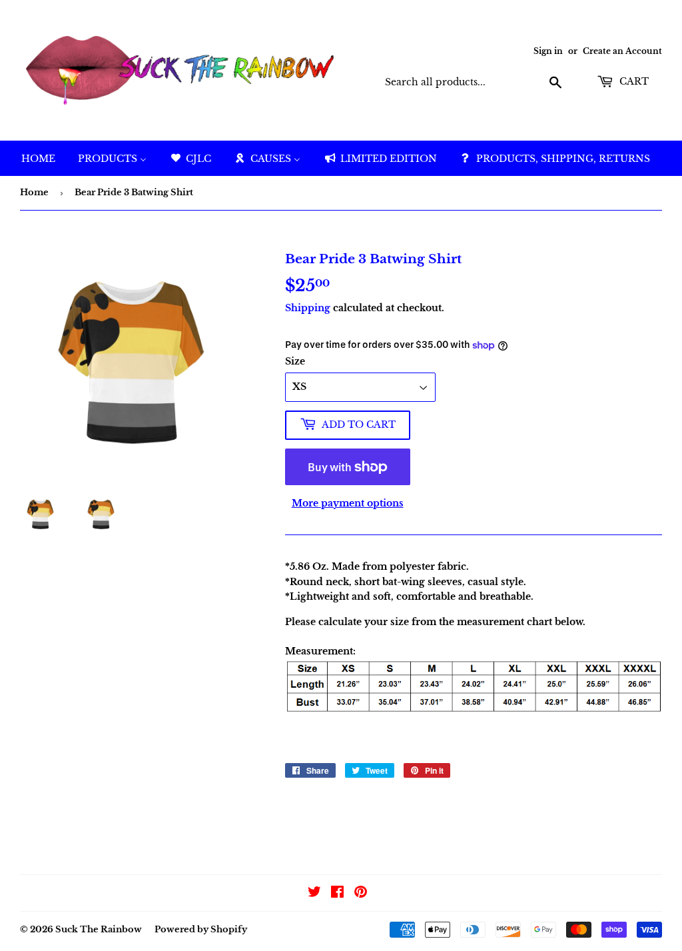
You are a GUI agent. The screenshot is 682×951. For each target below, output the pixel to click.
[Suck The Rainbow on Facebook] (337, 894)
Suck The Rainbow (98, 929)
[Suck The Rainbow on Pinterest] (361, 894)
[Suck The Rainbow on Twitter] (314, 894)
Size (295, 361)
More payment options (348, 503)
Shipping (307, 308)
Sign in (548, 51)
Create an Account (622, 51)
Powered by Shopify (201, 929)
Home (34, 192)
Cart (633, 81)
